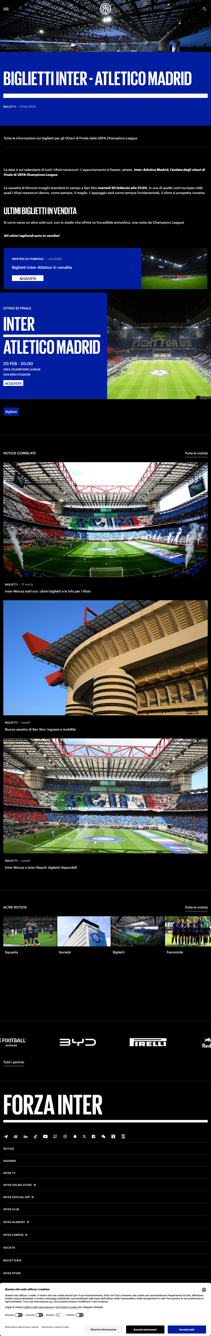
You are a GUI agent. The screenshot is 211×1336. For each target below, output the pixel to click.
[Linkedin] (25, 1136)
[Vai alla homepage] (105, 8)
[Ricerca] (204, 8)
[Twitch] (55, 1136)
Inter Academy (14, 1222)
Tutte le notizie (196, 453)
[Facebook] (93, 1136)
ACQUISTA (27, 278)
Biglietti (11, 412)
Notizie (8, 1148)
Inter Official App (16, 1197)
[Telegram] (5, 1136)
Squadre (9, 1161)
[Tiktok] (35, 1136)
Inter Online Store (17, 1185)
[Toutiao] (123, 1136)
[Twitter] (84, 1136)
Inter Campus (13, 1235)
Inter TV (9, 1173)
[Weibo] (15, 1136)
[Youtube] (45, 1136)
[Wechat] (103, 1136)
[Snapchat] (75, 1136)
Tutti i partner (13, 1062)
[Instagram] (65, 1136)
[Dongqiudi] (113, 1136)
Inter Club (11, 1209)
